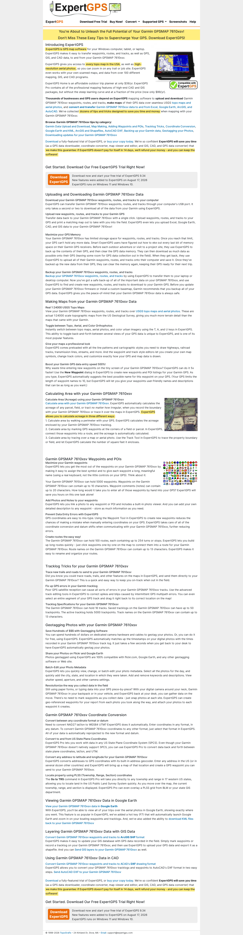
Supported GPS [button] (153, 21)
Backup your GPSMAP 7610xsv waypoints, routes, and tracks (84, 276)
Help (193, 21)
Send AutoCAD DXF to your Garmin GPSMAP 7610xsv (87, 872)
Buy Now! (116, 21)
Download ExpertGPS (59, 179)
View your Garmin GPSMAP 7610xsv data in (81, 806)
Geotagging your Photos (177, 130)
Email (103, 933)
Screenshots (178, 21)
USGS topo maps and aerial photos (158, 311)
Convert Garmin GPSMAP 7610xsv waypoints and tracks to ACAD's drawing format (100, 863)
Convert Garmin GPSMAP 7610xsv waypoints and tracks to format (94, 837)
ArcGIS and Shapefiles (89, 130)
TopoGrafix (65, 933)
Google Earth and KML (59, 130)
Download (51, 141)
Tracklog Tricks (154, 126)
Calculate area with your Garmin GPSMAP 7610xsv (77, 403)
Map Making (99, 126)
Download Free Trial (93, 21)
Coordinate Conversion (180, 126)
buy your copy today (120, 141)
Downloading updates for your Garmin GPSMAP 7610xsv (81, 135)
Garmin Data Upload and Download (67, 126)
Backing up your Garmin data (142, 130)
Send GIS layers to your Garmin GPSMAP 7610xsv (106, 849)
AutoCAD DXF (114, 130)
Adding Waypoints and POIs (125, 126)
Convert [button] (131, 21)
